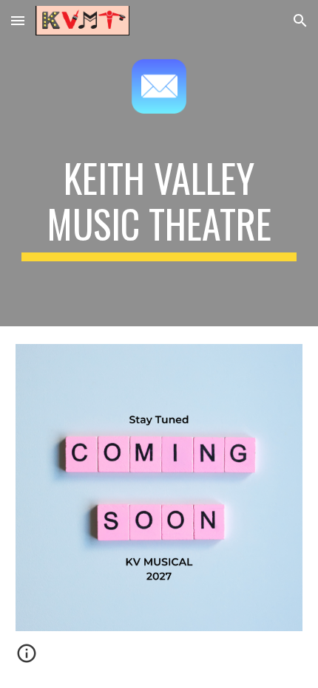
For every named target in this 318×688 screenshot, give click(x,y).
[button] (17, 20)
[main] (159, 208)
